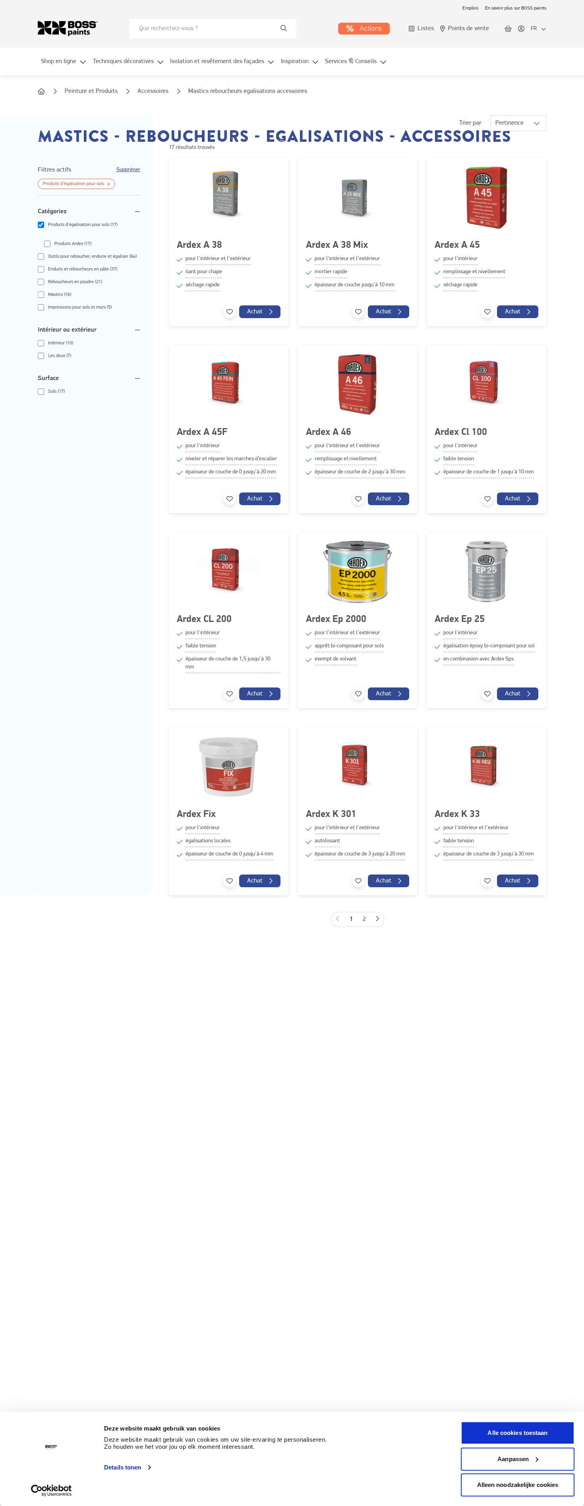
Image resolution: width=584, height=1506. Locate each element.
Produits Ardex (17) (72, 243)
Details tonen (122, 1467)
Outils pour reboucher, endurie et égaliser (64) (92, 256)
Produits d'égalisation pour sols (73, 183)
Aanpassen (513, 1459)
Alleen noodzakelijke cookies (518, 1484)
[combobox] (213, 28)
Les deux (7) (59, 355)
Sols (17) (56, 391)
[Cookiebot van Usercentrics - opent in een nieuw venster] (51, 1490)
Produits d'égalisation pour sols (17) (83, 224)
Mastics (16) (59, 294)
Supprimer (128, 170)
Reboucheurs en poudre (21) (75, 282)
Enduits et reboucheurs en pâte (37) (82, 269)
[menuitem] (64, 66)
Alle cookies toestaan (517, 1432)
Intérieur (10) (60, 343)
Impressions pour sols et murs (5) (80, 307)
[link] (470, 8)
